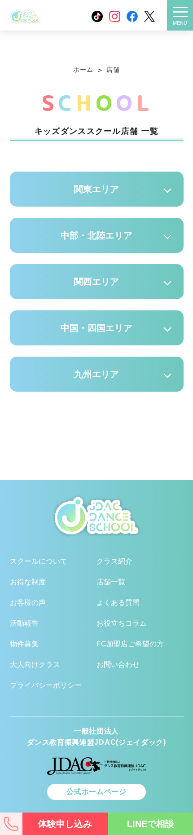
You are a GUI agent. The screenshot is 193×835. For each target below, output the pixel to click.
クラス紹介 (117, 54)
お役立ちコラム (121, 623)
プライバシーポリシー (46, 685)
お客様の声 (28, 602)
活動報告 (24, 623)
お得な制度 (28, 582)
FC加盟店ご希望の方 (130, 644)
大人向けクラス (35, 664)
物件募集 (24, 644)
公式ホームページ (96, 791)
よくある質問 (118, 602)
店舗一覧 (110, 582)
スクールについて (37, 54)
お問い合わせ (118, 664)
